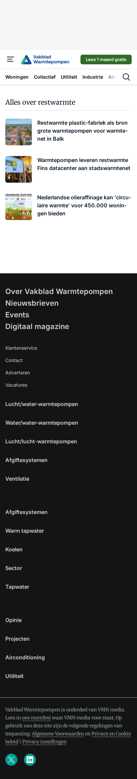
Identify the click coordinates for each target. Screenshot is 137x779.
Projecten (17, 638)
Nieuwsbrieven (32, 303)
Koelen (14, 549)
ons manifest (36, 718)
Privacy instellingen (44, 742)
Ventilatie (17, 478)
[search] (126, 77)
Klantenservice (21, 348)
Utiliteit (14, 676)
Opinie (13, 620)
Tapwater (17, 586)
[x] (11, 760)
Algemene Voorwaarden (58, 734)
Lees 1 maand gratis (106, 59)
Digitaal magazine (37, 326)
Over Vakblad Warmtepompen (59, 291)
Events (17, 314)
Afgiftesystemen (26, 460)
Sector (13, 568)
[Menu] (10, 59)
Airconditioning (25, 657)
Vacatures (16, 385)
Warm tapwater (24, 530)
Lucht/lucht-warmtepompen (41, 441)
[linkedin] (30, 760)
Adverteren (17, 372)
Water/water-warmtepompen (41, 422)
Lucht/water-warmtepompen (41, 404)
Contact (14, 360)
